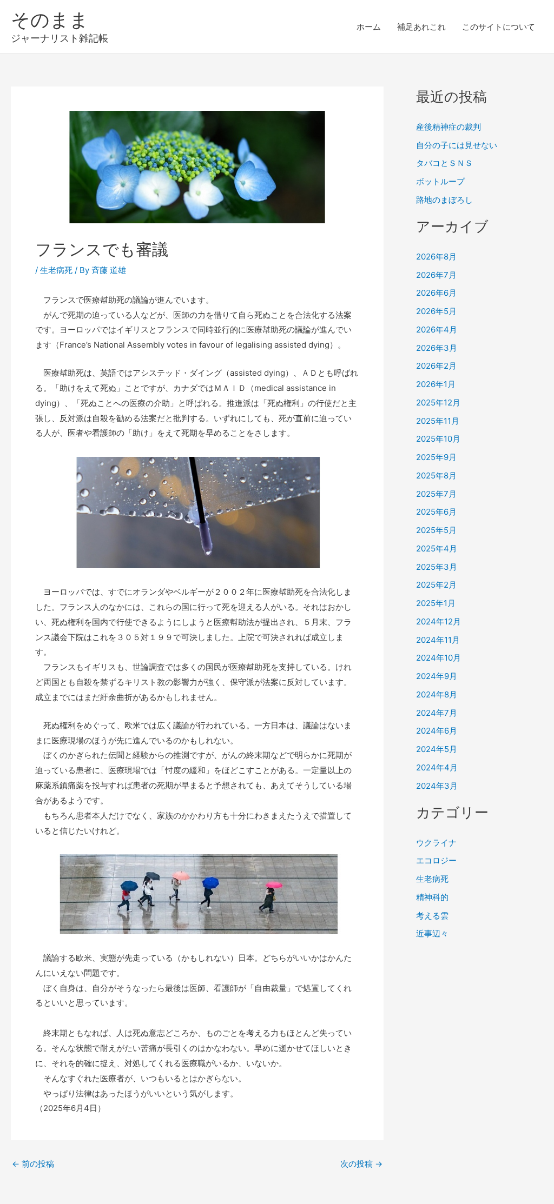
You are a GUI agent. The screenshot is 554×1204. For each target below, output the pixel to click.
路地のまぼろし (444, 200)
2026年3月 (436, 348)
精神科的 (432, 897)
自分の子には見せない (456, 145)
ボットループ (440, 181)
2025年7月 (436, 494)
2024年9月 (436, 676)
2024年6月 (436, 731)
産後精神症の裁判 (448, 127)
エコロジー (436, 860)
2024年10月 (438, 658)
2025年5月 (436, 530)
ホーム (369, 27)
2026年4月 (436, 329)
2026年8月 (436, 256)
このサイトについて (498, 27)
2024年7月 (436, 713)
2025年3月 (436, 567)
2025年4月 (436, 548)
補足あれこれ (421, 27)
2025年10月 (438, 439)
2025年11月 (437, 421)
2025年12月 (438, 402)
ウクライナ (436, 842)
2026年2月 (436, 366)
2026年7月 (436, 275)
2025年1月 (436, 603)
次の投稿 (361, 1164)
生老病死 (56, 270)
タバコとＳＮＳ (444, 163)
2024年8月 (436, 694)
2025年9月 (436, 457)
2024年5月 (436, 749)
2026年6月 (436, 293)
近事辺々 (432, 933)
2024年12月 (438, 621)
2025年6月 (436, 512)
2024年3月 (437, 786)
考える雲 (432, 915)
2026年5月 (436, 311)
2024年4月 (437, 767)
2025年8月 (436, 475)
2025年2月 (436, 585)
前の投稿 (33, 1164)
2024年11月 (438, 640)
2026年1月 (436, 384)
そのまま (50, 19)
